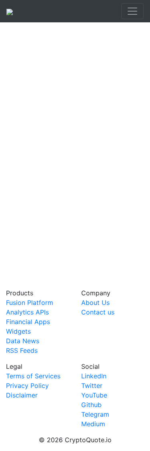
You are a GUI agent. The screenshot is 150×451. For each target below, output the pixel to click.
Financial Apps (28, 322)
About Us (95, 303)
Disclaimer (22, 395)
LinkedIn (93, 376)
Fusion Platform (29, 303)
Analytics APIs (27, 312)
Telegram (95, 414)
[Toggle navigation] (132, 11)
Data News (22, 341)
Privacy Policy (27, 386)
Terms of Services (33, 376)
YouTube (94, 395)
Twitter (91, 386)
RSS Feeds (22, 350)
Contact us (97, 312)
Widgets (18, 331)
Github (91, 405)
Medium (93, 424)
